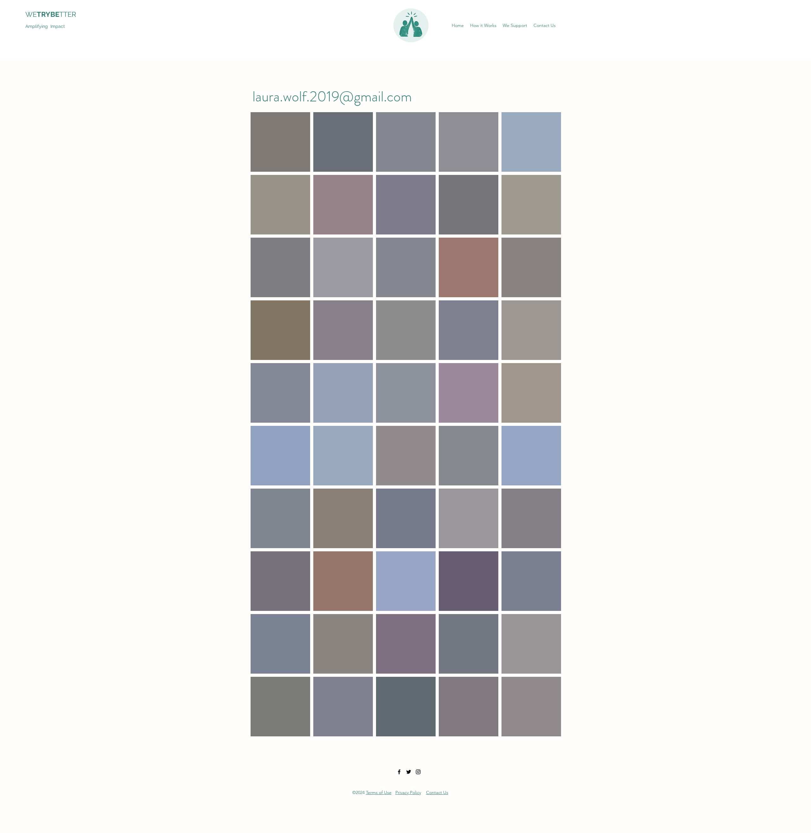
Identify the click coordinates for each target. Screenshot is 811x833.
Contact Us (437, 792)
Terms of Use (379, 792)
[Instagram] (418, 772)
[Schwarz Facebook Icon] (399, 772)
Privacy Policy (408, 792)
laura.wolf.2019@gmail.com (332, 96)
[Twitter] (409, 772)
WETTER (54, 14)
